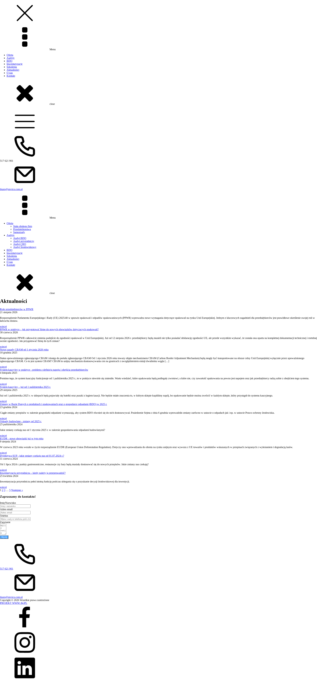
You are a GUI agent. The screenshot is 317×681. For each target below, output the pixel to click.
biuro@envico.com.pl (11, 189)
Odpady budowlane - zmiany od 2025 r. (21, 421)
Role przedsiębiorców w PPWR (16, 309)
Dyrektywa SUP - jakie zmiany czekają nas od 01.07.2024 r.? (32, 455)
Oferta (10, 55)
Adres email (6, 509)
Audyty (11, 58)
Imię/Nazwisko (8, 502)
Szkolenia (12, 66)
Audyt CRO (19, 244)
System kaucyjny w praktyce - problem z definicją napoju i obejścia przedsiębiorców (44, 369)
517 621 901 (6, 568)
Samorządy (19, 232)
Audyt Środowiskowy (24, 247)
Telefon (4, 515)
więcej (3, 326)
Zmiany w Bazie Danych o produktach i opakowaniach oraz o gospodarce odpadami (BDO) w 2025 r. (53, 404)
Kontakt (11, 75)
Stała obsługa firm (22, 226)
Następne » (17, 490)
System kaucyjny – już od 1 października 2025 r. (25, 387)
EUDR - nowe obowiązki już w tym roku (21, 438)
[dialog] (158, 52)
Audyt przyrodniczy (23, 241)
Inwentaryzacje (14, 63)
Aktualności (13, 69)
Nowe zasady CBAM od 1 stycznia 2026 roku (24, 349)
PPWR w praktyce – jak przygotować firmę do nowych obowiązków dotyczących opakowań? (49, 329)
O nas (10, 72)
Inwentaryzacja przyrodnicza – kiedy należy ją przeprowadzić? (33, 473)
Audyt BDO (19, 238)
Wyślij (4, 537)
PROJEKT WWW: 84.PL (13, 603)
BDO (9, 61)
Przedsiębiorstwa (22, 229)
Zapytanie (5, 522)
